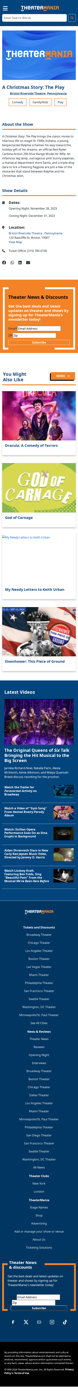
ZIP (10, 335)
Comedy (17, 102)
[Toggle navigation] (2, 7)
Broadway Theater (39, 935)
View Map (15, 242)
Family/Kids (40, 102)
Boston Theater (39, 959)
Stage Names (39, 1207)
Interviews (39, 1063)
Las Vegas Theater (39, 967)
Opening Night (39, 1055)
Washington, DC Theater (39, 1007)
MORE (61, 376)
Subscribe (39, 342)
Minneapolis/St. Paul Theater (39, 1015)
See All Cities (39, 1023)
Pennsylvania (57, 93)
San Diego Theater (39, 1135)
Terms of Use (21, 1373)
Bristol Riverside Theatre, (28, 93)
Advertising (39, 1223)
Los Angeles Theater (39, 951)
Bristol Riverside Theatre (26, 233)
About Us (39, 1239)
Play (60, 102)
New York (39, 1183)
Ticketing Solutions (39, 1248)
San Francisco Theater (39, 991)
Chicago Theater (39, 943)
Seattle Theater (39, 999)
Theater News (39, 1039)
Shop (39, 1215)
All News (39, 1167)
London (39, 1191)
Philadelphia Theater (39, 983)
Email (12, 329)
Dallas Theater (39, 1095)
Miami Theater (39, 975)
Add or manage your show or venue (39, 1231)
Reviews (39, 1047)
